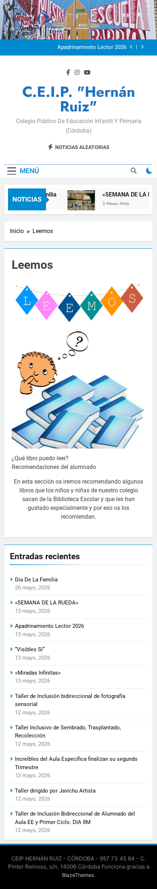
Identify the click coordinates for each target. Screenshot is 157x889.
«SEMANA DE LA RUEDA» (46, 602)
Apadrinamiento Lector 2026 (91, 47)
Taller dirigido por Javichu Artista (55, 790)
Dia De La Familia (36, 579)
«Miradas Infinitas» (38, 672)
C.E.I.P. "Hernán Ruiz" (78, 99)
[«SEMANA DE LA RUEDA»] (78, 204)
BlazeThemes (78, 875)
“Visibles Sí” (30, 649)
